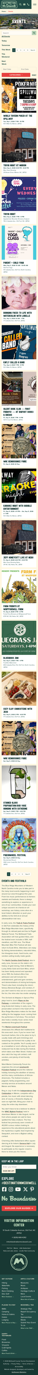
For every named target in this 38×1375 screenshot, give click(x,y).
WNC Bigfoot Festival (13, 1111)
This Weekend (6, 55)
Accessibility (19, 1367)
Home (4, 11)
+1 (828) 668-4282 (19, 1237)
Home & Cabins (8, 1314)
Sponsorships (26, 1317)
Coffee (4, 1350)
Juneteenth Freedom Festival (15, 1068)
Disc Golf (5, 1293)
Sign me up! (8, 1171)
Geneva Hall (25, 1143)
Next (32, 50)
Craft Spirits (6, 1347)
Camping (5, 1311)
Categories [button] (15, 75)
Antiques (24, 1288)
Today (4, 40)
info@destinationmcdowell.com (19, 1241)
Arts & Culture (27, 1279)
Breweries (6, 1342)
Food (4, 1339)
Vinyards (5, 1345)
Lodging (5, 1319)
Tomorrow (6, 45)
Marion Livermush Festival (16, 1026)
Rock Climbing (8, 1291)
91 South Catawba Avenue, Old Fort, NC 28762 (19, 1231)
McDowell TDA (27, 1305)
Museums (24, 1282)
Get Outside (7, 1279)
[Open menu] (34, 4)
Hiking (4, 1282)
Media (23, 1319)
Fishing (5, 1288)
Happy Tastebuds (6, 1335)
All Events (6, 36)
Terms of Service (27, 1364)
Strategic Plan (26, 1308)
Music (23, 1285)
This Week (6, 49)
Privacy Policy (15, 1364)
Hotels (4, 1317)
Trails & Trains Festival (25, 923)
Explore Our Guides (18, 1208)
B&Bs (4, 1308)
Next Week (4, 62)
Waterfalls (6, 1285)
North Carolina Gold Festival (17, 960)
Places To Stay (8, 1305)
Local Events (26, 1296)
